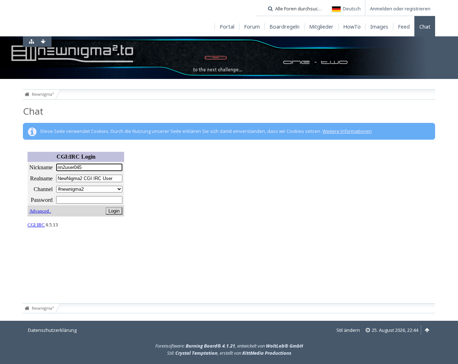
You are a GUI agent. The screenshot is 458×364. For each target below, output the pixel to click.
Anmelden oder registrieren (400, 8)
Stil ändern (348, 330)
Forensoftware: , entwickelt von (229, 346)
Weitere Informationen (347, 131)
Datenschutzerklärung (52, 330)
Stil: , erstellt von (229, 353)
